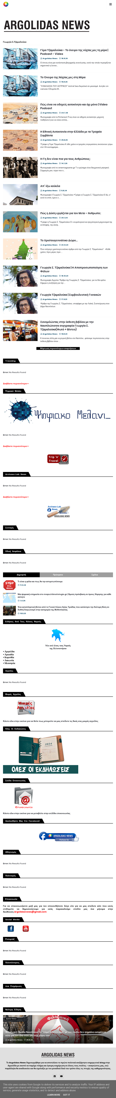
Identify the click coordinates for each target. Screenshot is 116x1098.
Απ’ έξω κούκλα (50, 186)
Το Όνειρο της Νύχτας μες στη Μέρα (62, 77)
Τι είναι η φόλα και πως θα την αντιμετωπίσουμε (40, 581)
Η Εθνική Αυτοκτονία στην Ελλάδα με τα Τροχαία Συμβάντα (71, 133)
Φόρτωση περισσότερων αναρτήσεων (58, 348)
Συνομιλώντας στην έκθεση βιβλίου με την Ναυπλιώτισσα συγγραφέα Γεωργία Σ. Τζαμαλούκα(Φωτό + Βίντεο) (67, 325)
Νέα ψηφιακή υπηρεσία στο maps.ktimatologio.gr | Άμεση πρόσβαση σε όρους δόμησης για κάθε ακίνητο (64, 595)
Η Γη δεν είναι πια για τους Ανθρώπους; (65, 159)
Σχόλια (95, 574)
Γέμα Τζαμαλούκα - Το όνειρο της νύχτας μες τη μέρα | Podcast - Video (74, 52)
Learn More (53, 1095)
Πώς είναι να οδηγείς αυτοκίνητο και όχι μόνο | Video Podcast (74, 106)
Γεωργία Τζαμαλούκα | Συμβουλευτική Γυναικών (70, 295)
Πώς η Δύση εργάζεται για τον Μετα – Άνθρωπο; (70, 213)
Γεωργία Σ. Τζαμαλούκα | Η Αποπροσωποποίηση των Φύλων (74, 269)
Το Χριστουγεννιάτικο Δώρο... (59, 240)
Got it (66, 1095)
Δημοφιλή (21, 574)
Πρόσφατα (58, 574)
